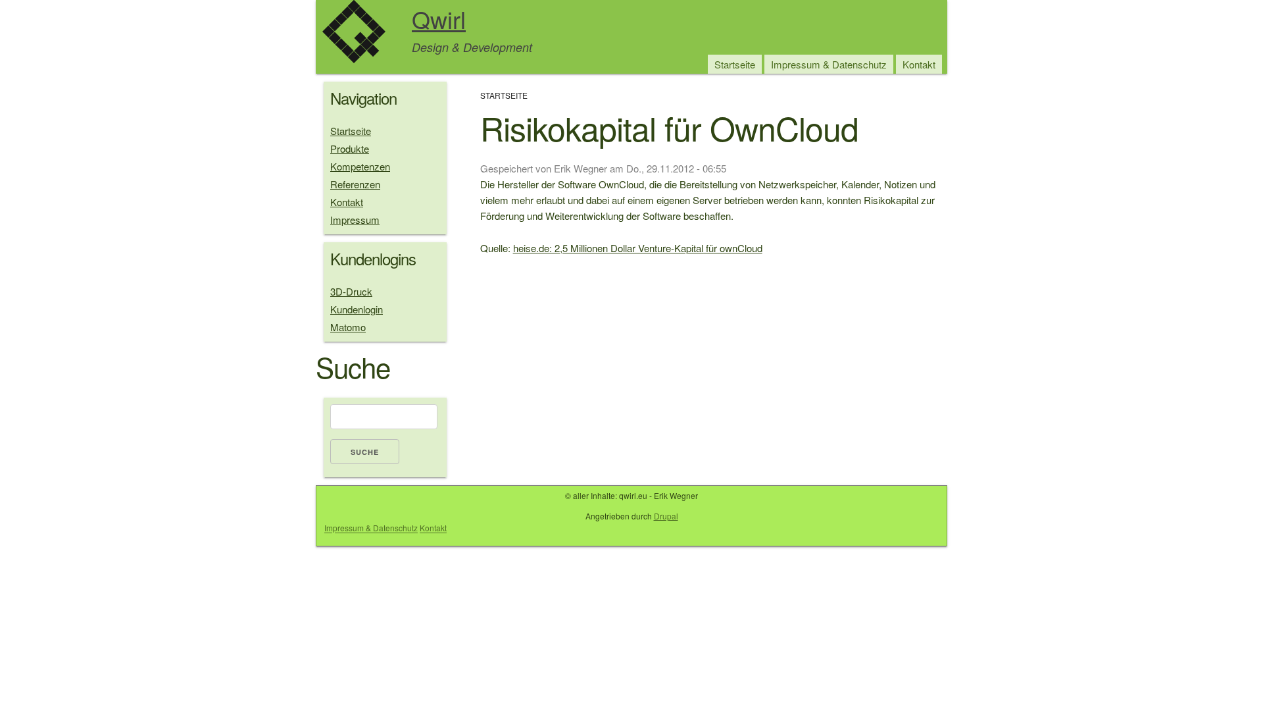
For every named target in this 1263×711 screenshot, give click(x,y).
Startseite (734, 64)
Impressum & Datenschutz (829, 64)
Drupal (666, 515)
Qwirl (439, 19)
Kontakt (919, 64)
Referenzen (355, 184)
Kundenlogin (356, 309)
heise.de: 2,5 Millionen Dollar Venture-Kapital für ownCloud (637, 248)
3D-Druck (351, 291)
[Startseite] (353, 33)
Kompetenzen (360, 166)
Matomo (348, 327)
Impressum (355, 219)
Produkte (349, 148)
